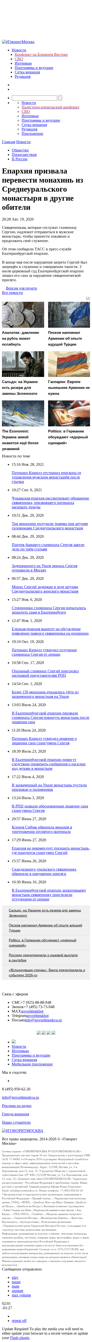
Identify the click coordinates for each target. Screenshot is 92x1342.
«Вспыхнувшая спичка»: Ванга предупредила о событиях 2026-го (47, 972)
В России (19, 159)
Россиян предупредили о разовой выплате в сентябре (43, 957)
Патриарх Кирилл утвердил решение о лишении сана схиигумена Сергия (44, 740)
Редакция (22, 76)
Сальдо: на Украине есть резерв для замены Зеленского (45, 912)
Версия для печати (21, 288)
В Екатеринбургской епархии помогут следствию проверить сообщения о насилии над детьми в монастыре (49, 764)
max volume (21, 1295)
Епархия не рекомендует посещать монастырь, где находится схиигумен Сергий (51, 850)
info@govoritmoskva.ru (43, 1020)
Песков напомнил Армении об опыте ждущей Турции (45, 927)
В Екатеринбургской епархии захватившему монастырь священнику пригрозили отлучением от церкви (49, 894)
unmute (17, 1291)
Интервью (23, 63)
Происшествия (24, 154)
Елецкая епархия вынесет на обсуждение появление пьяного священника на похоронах (50, 631)
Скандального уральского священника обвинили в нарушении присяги (44, 871)
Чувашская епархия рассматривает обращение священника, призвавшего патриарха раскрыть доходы (50, 502)
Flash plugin (19, 1338)
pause (16, 1282)
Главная (8, 142)
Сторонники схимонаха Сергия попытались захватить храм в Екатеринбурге (49, 610)
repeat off (19, 1321)
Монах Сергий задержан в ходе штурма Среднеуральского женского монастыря (45, 589)
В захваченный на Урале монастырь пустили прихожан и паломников (49, 787)
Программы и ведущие (34, 68)
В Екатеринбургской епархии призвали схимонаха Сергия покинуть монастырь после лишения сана (50, 717)
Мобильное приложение (32, 1064)
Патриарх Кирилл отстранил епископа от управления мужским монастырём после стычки (46, 477)
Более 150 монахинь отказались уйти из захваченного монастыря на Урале (45, 694)
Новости (19, 50)
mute (15, 1286)
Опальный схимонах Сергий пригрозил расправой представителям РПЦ (45, 673)
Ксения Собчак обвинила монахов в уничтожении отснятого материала (42, 829)
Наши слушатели (16, 1122)
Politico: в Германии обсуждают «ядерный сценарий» (42, 942)
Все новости (12, 293)
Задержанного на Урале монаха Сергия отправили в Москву (44, 568)
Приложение (32, 133)
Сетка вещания (27, 72)
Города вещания (15, 1114)
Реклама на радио (16, 1106)
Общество (20, 150)
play (15, 1277)
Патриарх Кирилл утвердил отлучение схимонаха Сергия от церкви (44, 652)
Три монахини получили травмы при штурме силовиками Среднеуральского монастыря (50, 526)
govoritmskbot (32, 1011)
